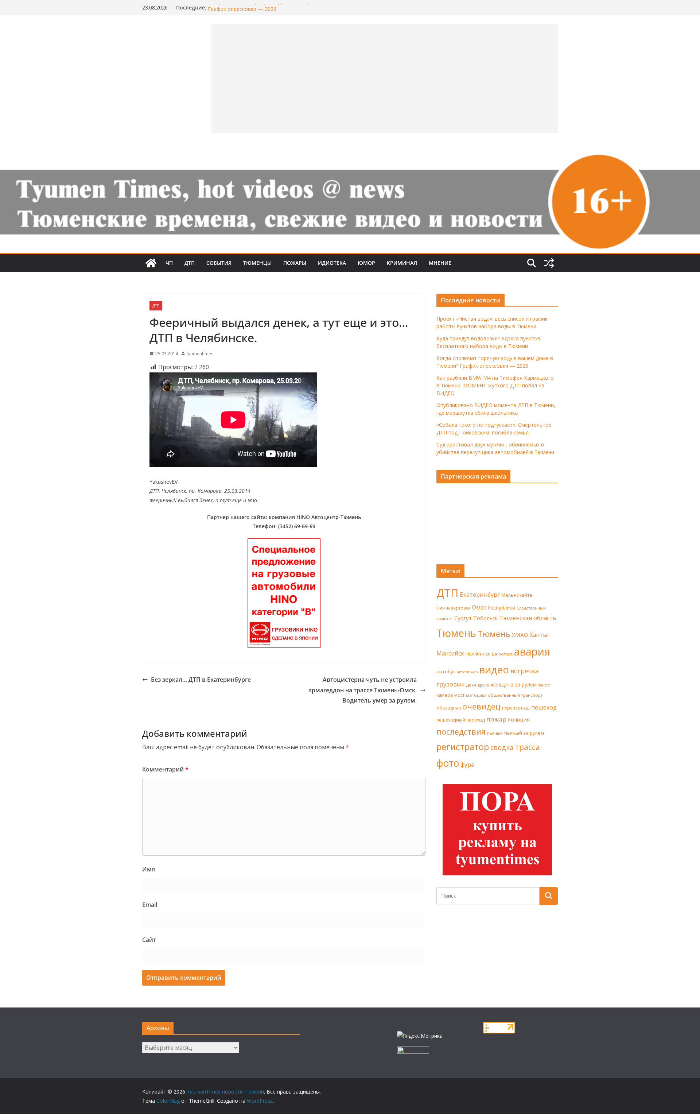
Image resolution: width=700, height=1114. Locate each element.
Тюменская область (527, 618)
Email (149, 905)
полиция (519, 719)
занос (544, 685)
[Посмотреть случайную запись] (549, 263)
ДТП (189, 262)
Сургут (463, 618)
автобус (445, 671)
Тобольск (485, 618)
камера (444, 695)
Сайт (149, 940)
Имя (148, 869)
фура (467, 765)
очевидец (481, 706)
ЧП (169, 262)
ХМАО (520, 634)
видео (494, 669)
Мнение (440, 262)
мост (459, 695)
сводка (502, 747)
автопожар (467, 671)
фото (447, 763)
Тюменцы (257, 262)
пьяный (495, 733)
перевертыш (516, 708)
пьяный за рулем (524, 733)
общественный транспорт (515, 695)
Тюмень (456, 633)
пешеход (544, 707)
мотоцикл (476, 695)
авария (532, 651)
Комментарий (165, 769)
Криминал (402, 262)
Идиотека (332, 262)
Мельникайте (516, 595)
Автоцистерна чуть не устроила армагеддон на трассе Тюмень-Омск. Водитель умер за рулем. (362, 690)
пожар (496, 719)
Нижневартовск (453, 608)
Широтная (502, 654)
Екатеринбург (480, 595)
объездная (448, 708)
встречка (524, 670)
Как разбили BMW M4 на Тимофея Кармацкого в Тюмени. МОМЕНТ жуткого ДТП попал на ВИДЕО (495, 385)
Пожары (294, 262)
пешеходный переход (460, 720)
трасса (527, 747)
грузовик (450, 684)
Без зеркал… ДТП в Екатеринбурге (201, 680)
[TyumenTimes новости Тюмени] (151, 263)
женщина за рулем (513, 684)
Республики (501, 607)
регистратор (462, 746)
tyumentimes (200, 354)
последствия (461, 731)
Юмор (366, 262)
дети (471, 685)
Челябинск (478, 653)
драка (483, 685)
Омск (479, 607)
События (219, 262)
